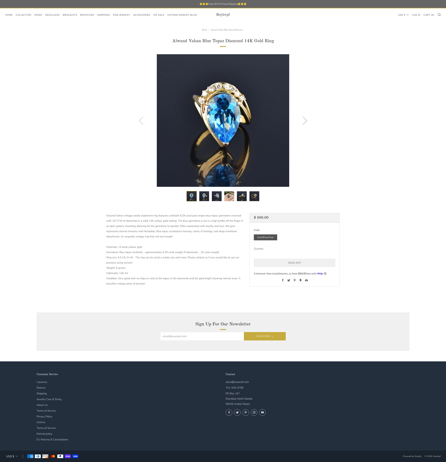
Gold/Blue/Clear (265, 237)
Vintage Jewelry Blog (182, 15)
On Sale (158, 15)
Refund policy (44, 433)
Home (9, 15)
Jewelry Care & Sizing (49, 399)
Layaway (42, 382)
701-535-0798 (234, 387)
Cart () (429, 15)
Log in (416, 15)
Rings (38, 15)
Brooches (87, 15)
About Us (42, 405)
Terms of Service (46, 410)
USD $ (402, 15)
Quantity (259, 248)
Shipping (42, 393)
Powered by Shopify (412, 456)
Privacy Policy (44, 416)
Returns (41, 387)
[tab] (191, 196)
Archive (41, 422)
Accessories (141, 15)
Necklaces (52, 15)
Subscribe (263, 336)
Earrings (103, 15)
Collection (23, 15)
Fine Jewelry (121, 15)
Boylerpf (223, 15)
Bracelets (70, 15)
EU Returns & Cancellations (52, 439)
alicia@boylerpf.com (237, 382)
